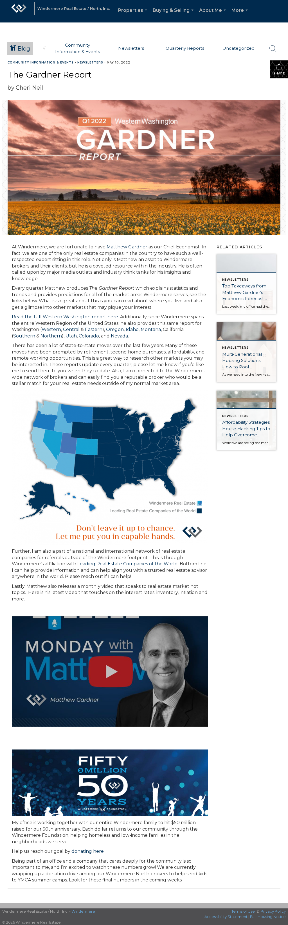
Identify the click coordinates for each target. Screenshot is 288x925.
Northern (51, 336)
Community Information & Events (41, 62)
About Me (213, 15)
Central (71, 329)
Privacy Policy (273, 911)
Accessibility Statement (226, 916)
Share (279, 73)
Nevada (119, 336)
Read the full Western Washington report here (65, 316)
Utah (71, 336)
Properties (133, 15)
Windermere (83, 911)
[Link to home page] (19, 11)
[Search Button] (272, 48)
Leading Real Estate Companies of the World (127, 563)
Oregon (115, 329)
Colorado (89, 336)
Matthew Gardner (127, 247)
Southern (24, 336)
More (240, 15)
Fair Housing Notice (268, 916)
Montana (151, 329)
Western (51, 329)
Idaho (132, 329)
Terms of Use (243, 911)
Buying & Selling (174, 15)
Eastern (93, 329)
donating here (87, 851)
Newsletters (90, 62)
